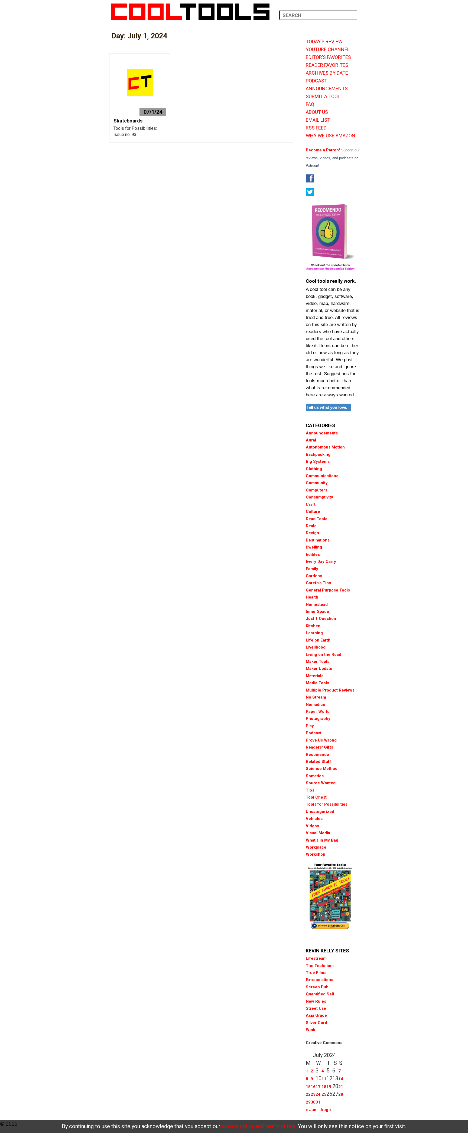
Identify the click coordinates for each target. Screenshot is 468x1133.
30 (313, 1102)
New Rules (316, 1001)
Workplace (316, 847)
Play (310, 725)
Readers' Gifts (319, 747)
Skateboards (127, 121)
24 (318, 1094)
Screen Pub (317, 987)
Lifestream (316, 958)
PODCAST (316, 81)
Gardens (314, 575)
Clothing (314, 468)
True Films (316, 972)
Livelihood (316, 647)
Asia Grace (316, 1015)
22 (308, 1094)
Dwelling (314, 547)
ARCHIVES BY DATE (327, 73)
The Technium (320, 965)
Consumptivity (319, 497)
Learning (314, 632)
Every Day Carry (321, 561)
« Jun (311, 1109)
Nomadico (315, 704)
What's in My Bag (322, 840)
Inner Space (317, 611)
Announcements (322, 433)
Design (312, 532)
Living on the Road (323, 654)
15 (308, 1086)
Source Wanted (321, 782)
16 (313, 1086)
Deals (311, 525)
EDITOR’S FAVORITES (328, 57)
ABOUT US (317, 112)
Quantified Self (320, 994)
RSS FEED (316, 128)
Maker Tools (317, 661)
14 (340, 1078)
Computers (316, 490)
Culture (313, 511)
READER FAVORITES (327, 65)
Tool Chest (316, 797)
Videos (312, 825)
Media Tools (317, 682)
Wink (310, 1029)
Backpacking (318, 454)
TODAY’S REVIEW (324, 41)
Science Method (321, 768)
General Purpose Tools (328, 590)
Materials (314, 675)
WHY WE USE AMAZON (330, 135)
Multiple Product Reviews (330, 690)
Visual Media (318, 832)
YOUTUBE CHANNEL (328, 49)
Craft (311, 504)
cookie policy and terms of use (258, 1126)
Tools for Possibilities (326, 804)
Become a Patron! (323, 150)
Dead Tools (316, 518)
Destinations (318, 540)
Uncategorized (320, 811)
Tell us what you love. (327, 407)
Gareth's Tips (318, 582)
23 (313, 1094)
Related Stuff (318, 761)
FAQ (310, 104)
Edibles (313, 554)
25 (323, 1094)
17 (318, 1086)
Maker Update (319, 668)
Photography (318, 718)
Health (312, 597)
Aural (311, 440)
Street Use (316, 1008)
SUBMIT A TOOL (323, 96)
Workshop (315, 854)
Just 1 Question (321, 618)
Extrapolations (319, 979)
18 (323, 1086)
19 (328, 1086)
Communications (322, 475)
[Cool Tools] (193, 12)
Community (317, 482)
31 (318, 1102)
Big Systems (318, 461)
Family (312, 568)
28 (340, 1094)
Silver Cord (316, 1022)
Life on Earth (318, 640)
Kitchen (313, 625)
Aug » (326, 1109)
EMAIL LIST (318, 120)
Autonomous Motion (325, 447)
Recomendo (317, 754)
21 (340, 1086)
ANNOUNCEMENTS (327, 88)
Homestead (317, 604)
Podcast (313, 732)
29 (308, 1102)
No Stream (316, 697)
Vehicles (314, 818)
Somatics (315, 775)
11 (323, 1078)
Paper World (318, 711)
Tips (310, 790)
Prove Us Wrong (321, 740)
